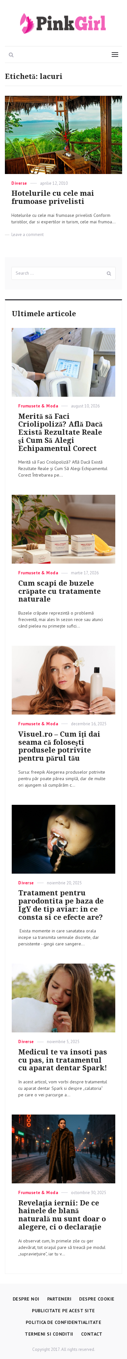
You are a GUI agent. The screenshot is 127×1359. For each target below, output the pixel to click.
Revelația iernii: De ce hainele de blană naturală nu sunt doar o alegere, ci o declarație (62, 1215)
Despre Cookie (97, 1299)
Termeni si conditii (49, 1334)
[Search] (109, 273)
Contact (92, 1334)
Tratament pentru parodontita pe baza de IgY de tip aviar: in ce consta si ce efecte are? (61, 905)
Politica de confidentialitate (64, 1322)
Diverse (19, 183)
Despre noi (26, 1299)
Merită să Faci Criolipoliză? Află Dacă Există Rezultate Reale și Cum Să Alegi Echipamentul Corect (60, 432)
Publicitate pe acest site (63, 1311)
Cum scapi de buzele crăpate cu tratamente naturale (59, 591)
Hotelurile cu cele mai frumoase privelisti (52, 197)
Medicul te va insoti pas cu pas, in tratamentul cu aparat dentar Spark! (62, 1060)
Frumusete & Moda (38, 406)
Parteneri (59, 1299)
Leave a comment (27, 234)
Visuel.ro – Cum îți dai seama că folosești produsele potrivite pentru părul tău (59, 746)
